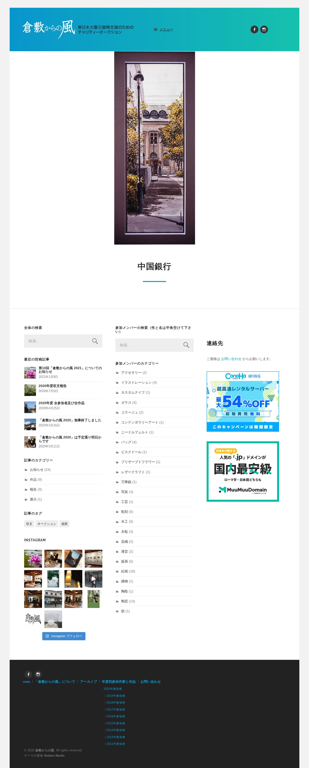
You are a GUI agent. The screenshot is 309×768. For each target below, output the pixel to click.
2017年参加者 (116, 709)
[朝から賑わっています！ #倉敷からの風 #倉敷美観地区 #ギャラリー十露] (33, 599)
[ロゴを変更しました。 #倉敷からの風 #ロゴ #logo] (33, 619)
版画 (124, 561)
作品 (33, 479)
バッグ (126, 442)
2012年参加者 (116, 743)
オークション (46, 524)
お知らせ (36, 470)
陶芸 (124, 601)
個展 (64, 524)
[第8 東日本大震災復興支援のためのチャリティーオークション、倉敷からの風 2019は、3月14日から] (53, 579)
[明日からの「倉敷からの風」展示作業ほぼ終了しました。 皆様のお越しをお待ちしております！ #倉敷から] (73, 599)
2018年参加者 (116, 702)
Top (297, 756)
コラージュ (129, 412)
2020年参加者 (113, 688)
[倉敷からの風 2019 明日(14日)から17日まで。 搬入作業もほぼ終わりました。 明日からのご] (33, 579)
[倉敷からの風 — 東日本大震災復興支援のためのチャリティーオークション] (78, 29)
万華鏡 (126, 482)
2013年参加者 (116, 737)
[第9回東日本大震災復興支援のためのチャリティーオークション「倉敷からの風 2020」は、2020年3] (73, 559)
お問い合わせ (231, 359)
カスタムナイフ (133, 392)
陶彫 (124, 591)
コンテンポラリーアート (139, 422)
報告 (33, 489)
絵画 (124, 571)
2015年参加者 (116, 723)
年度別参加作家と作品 (119, 681)
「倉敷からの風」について (55, 681)
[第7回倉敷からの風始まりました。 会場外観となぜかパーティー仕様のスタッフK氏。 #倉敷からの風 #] (53, 599)
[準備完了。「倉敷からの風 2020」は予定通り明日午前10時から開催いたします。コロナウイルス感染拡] (53, 559)
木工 (124, 521)
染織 (124, 541)
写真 (124, 492)
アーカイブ (88, 681)
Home (25, 681)
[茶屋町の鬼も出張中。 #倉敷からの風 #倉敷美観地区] (94, 579)
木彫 (124, 532)
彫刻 (124, 512)
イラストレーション (136, 382)
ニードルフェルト (134, 432)
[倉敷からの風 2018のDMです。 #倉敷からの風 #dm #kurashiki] (94, 599)
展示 (33, 499)
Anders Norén (54, 755)
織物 (124, 581)
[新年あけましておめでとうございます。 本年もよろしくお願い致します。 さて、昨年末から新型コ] (33, 559)
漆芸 (124, 551)
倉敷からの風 (44, 750)
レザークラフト (133, 472)
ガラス (126, 402)
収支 (29, 524)
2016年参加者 (116, 716)
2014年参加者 (116, 730)
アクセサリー (131, 372)
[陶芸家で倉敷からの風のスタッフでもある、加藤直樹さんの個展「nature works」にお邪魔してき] (53, 619)
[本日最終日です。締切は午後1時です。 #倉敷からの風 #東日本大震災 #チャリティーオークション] (94, 559)
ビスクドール (131, 452)
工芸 (124, 502)
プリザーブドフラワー (138, 462)
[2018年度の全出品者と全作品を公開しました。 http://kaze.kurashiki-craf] (73, 579)
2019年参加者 (116, 695)
